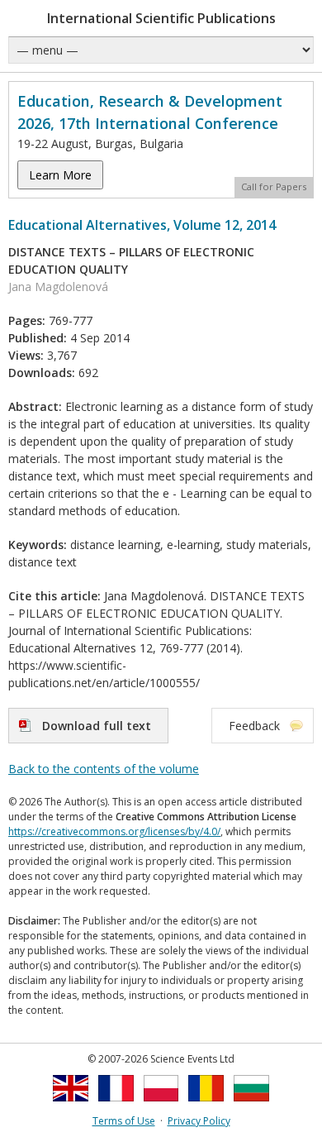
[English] (70, 1106)
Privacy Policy (199, 1121)
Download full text (96, 725)
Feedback (254, 725)
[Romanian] (206, 1106)
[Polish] (161, 1106)
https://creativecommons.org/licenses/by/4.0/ (114, 831)
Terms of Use (123, 1121)
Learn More (60, 175)
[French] (116, 1106)
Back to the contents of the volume (103, 768)
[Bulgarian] (251, 1106)
